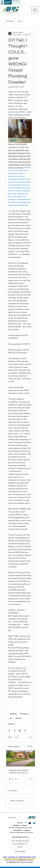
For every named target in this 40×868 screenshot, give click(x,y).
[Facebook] (26, 822)
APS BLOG (10, 21)
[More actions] (30, 33)
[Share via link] (25, 731)
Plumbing (11, 724)
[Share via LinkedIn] (20, 731)
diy (11, 718)
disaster (18, 718)
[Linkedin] (27, 822)
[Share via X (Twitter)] (14, 731)
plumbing (13, 714)
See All (29, 746)
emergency (24, 714)
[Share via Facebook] (9, 731)
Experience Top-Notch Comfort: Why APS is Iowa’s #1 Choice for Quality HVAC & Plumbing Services (20, 771)
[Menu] (35, 10)
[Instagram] (24, 822)
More (20, 21)
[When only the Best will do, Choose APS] (20, 758)
